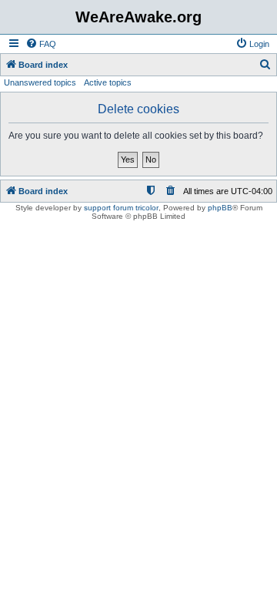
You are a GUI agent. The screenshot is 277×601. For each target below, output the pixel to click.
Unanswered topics (40, 82)
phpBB (220, 207)
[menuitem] (40, 44)
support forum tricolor (121, 207)
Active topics (108, 82)
